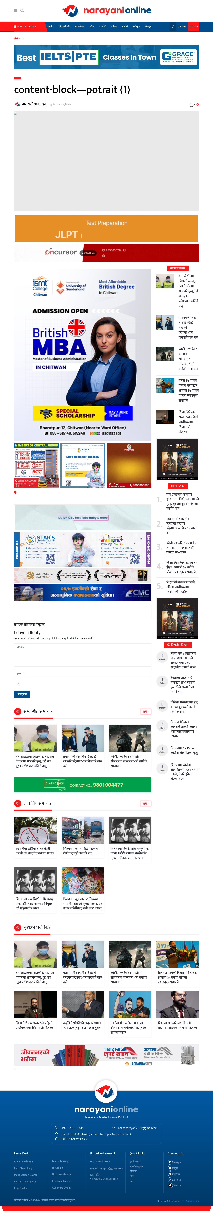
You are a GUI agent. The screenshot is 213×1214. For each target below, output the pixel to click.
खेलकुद (148, 26)
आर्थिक (114, 26)
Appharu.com (192, 1201)
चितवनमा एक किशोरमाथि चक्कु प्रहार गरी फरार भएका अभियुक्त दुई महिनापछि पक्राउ (34, 903)
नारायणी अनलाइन (34, 104)
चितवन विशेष (64, 26)
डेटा (131, 1181)
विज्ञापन (133, 1171)
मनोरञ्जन (136, 26)
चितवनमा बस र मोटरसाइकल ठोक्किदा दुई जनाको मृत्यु (80, 851)
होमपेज (50, 26)
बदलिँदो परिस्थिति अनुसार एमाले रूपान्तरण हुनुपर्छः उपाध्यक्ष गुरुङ (82, 1025)
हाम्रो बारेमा (135, 1161)
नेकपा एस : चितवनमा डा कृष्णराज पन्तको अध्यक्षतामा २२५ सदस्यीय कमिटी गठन (183, 660)
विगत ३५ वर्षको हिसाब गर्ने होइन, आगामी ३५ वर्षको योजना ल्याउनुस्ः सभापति (189, 390)
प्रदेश (91, 26)
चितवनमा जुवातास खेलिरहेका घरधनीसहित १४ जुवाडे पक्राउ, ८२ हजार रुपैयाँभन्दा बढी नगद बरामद (82, 903)
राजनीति (102, 26)
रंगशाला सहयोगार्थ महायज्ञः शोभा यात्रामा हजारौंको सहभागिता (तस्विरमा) (183, 685)
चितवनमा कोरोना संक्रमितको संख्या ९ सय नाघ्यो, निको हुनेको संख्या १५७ (185, 772)
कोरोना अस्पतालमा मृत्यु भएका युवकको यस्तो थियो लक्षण (184, 707)
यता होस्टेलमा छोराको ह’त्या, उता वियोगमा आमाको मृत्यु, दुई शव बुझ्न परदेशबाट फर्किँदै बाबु (35, 761)
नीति (132, 1176)
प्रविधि (125, 26)
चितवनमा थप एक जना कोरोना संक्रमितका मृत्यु (184, 750)
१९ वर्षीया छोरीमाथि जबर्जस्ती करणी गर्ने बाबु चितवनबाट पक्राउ (35, 851)
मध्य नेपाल (79, 26)
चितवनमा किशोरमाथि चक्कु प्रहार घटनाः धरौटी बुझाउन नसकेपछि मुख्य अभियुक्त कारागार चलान (130, 853)
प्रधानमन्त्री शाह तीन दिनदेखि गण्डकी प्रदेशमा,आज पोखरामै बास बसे (82, 761)
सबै (145, 711)
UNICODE (193, 26)
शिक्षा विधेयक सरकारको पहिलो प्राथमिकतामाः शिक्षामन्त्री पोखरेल (188, 422)
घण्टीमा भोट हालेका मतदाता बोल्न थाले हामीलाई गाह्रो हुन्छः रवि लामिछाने (128, 1027)
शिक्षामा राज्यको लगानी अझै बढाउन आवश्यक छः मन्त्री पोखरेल (177, 1025)
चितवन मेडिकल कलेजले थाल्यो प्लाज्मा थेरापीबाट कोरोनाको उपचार (184, 729)
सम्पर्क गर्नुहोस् (136, 1166)
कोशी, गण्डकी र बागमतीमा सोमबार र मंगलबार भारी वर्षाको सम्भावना (129, 761)
